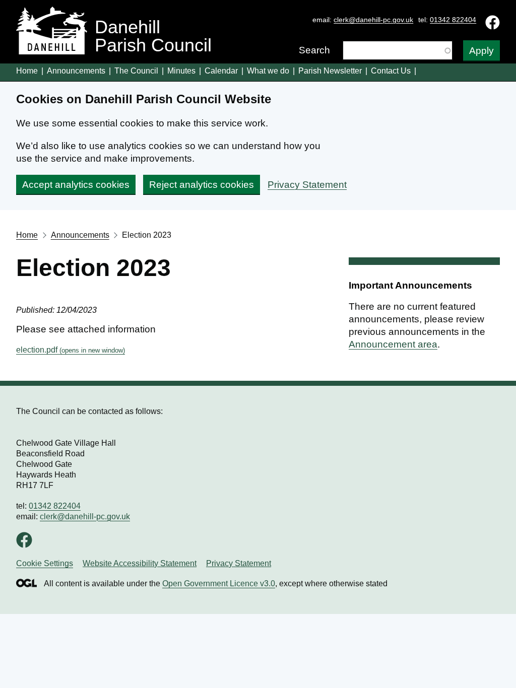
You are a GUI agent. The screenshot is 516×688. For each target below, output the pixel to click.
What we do (268, 70)
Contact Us (391, 70)
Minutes (181, 70)
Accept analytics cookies (76, 184)
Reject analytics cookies (201, 184)
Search (314, 50)
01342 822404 (453, 20)
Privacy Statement (307, 184)
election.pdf (70, 350)
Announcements (76, 70)
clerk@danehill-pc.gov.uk (373, 20)
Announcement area (393, 344)
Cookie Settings (44, 563)
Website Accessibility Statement (140, 563)
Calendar (221, 70)
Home (27, 70)
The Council (136, 70)
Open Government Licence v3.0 (218, 583)
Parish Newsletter (330, 70)
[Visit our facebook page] (24, 543)
